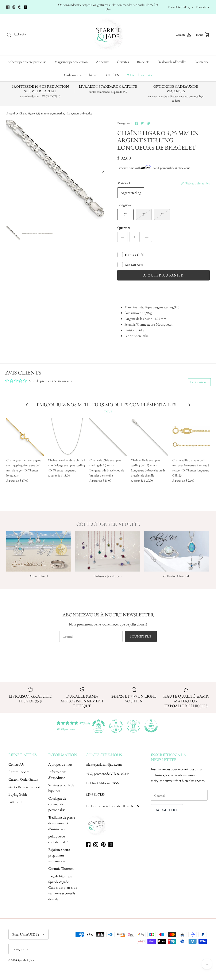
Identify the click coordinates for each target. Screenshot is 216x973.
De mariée (201, 61)
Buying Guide (17, 794)
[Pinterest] (19, 7)
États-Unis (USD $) (179, 7)
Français (201, 7)
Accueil (10, 113)
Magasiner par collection (71, 61)
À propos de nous (60, 764)
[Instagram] (13, 7)
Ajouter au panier (163, 275)
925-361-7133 (95, 794)
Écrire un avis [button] (199, 382)
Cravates (123, 61)
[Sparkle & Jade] (108, 34)
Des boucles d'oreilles (171, 61)
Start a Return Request (24, 787)
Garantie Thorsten (61, 868)
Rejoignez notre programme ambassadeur (59, 855)
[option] (57, 170)
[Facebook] (7, 7)
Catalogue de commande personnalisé (57, 804)
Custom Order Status (23, 779)
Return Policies (18, 771)
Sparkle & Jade (26, 960)
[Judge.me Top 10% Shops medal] (151, 726)
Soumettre (140, 636)
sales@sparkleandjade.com (104, 764)
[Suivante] (103, 170)
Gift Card (15, 802)
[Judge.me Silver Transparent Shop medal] (116, 726)
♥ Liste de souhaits (139, 74)
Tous (108, 411)
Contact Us (16, 764)
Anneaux (102, 61)
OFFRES (112, 74)
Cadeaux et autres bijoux (81, 74)
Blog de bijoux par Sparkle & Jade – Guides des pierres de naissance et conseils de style (62, 887)
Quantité (123, 227)
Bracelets (143, 61)
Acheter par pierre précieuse (26, 61)
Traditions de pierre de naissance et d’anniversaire (61, 823)
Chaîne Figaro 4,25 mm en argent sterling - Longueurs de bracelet (55, 113)
